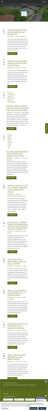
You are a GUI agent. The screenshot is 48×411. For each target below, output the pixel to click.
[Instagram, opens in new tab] (22, 4)
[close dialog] (46, 381)
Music (26, 158)
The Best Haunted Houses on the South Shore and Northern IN (17, 32)
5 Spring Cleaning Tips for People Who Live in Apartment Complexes (17, 326)
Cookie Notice (27, 405)
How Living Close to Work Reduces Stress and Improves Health (16, 261)
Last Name (17, 399)
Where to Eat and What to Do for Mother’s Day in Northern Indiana (17, 292)
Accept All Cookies (33, 408)
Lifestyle (24, 67)
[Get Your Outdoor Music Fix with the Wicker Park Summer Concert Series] (10, 141)
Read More (12, 53)
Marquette (11, 36)
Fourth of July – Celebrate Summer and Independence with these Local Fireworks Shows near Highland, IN (17, 225)
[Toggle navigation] (2, 2)
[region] (24, 406)
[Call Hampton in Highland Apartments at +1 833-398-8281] (45, 2)
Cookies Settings (5, 408)
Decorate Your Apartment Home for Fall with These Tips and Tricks (17, 63)
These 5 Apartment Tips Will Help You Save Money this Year (16, 357)
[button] (43, 2)
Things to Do (23, 36)
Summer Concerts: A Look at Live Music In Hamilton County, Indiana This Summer (17, 188)
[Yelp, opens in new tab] (25, 4)
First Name (6, 399)
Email (27, 399)
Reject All (42, 408)
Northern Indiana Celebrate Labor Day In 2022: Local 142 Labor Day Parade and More (17, 108)
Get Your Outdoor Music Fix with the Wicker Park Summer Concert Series (17, 153)
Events (23, 112)
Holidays (27, 112)
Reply (16, 36)
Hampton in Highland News (13, 196)
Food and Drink (10, 299)
